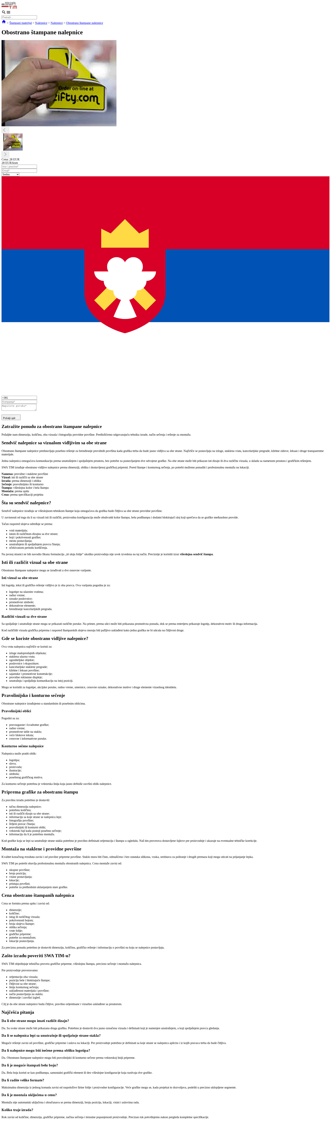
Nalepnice (41, 23)
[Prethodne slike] (5, 130)
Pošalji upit (9, 418)
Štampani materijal (20, 23)
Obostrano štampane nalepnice (84, 23)
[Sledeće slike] (5, 154)
